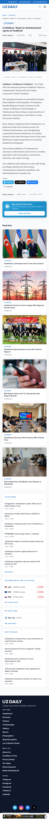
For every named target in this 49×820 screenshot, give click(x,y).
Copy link (9, 186)
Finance (6, 721)
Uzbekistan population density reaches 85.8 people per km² (22, 563)
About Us (7, 752)
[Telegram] (15, 807)
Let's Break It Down (40, 2)
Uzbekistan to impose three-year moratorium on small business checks (24, 640)
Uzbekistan (7, 714)
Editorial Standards (11, 770)
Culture (6, 728)
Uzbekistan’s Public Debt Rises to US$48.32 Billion (22, 515)
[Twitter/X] (34, 807)
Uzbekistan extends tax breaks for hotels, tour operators (23, 680)
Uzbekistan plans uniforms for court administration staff (19, 660)
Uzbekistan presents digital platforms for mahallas (21, 552)
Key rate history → (11, 623)
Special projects (25, 2)
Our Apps (7, 763)
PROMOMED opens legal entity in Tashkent (22, 534)
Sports (5, 732)
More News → (10, 572)
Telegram (9, 182)
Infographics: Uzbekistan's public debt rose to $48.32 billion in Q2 (23, 505)
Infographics (12, 2)
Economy (12, 15)
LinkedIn (6, 794)
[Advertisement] (24, 817)
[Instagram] (21, 807)
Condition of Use (10, 756)
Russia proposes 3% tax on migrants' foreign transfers (22, 650)
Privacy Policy (9, 759)
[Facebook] (27, 807)
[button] (40, 7)
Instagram (7, 783)
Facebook (33, 182)
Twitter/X (21, 182)
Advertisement (9, 767)
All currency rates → (12, 602)
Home (5, 15)
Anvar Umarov (8, 35)
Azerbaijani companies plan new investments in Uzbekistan (24, 525)
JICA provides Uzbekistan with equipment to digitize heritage (22, 670)
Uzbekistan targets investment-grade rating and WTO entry (24, 542)
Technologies (8, 725)
